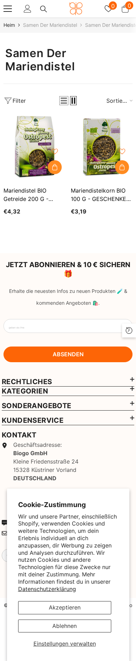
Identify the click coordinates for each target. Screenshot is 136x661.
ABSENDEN (68, 354)
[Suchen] (43, 9)
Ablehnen (64, 625)
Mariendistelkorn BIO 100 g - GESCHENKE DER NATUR (98, 195)
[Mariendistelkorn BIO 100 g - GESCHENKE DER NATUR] (102, 147)
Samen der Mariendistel (50, 25)
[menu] (7, 9)
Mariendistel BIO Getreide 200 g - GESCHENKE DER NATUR (27, 195)
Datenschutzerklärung (47, 588)
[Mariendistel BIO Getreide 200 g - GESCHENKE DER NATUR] (34, 147)
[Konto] (27, 9)
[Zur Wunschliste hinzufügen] (55, 151)
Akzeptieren (65, 607)
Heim (9, 25)
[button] (63, 100)
